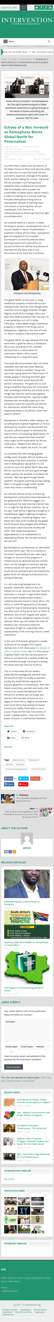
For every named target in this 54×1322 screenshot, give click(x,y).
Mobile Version (37, 1317)
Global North (27, 151)
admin (16, 146)
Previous (23, 795)
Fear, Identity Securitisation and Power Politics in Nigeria (33, 1114)
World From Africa (14, 149)
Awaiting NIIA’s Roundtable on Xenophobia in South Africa (26, 943)
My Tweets (9, 1179)
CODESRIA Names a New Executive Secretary (21, 903)
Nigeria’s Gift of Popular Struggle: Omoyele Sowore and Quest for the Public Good (33, 1141)
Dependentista (15, 151)
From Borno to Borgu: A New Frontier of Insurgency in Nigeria (33, 1101)
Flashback (7, 1312)
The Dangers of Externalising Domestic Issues (24, 989)
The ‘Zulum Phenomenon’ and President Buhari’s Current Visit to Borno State (21, 814)
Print (38, 159)
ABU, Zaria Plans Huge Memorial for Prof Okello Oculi (33, 1155)
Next (32, 808)
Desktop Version (18, 1317)
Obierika (37, 151)
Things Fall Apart (38, 769)
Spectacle (39, 1312)
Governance (8, 1314)
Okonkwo (8, 154)
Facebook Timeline (15, 1243)
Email (47, 159)
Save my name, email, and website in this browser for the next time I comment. (24, 1058)
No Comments (10, 159)
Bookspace (25, 1309)
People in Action (10, 1309)
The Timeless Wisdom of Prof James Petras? (31, 799)
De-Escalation (40, 1309)
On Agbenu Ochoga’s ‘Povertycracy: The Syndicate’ (32, 1127)
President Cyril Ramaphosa (24, 154)
